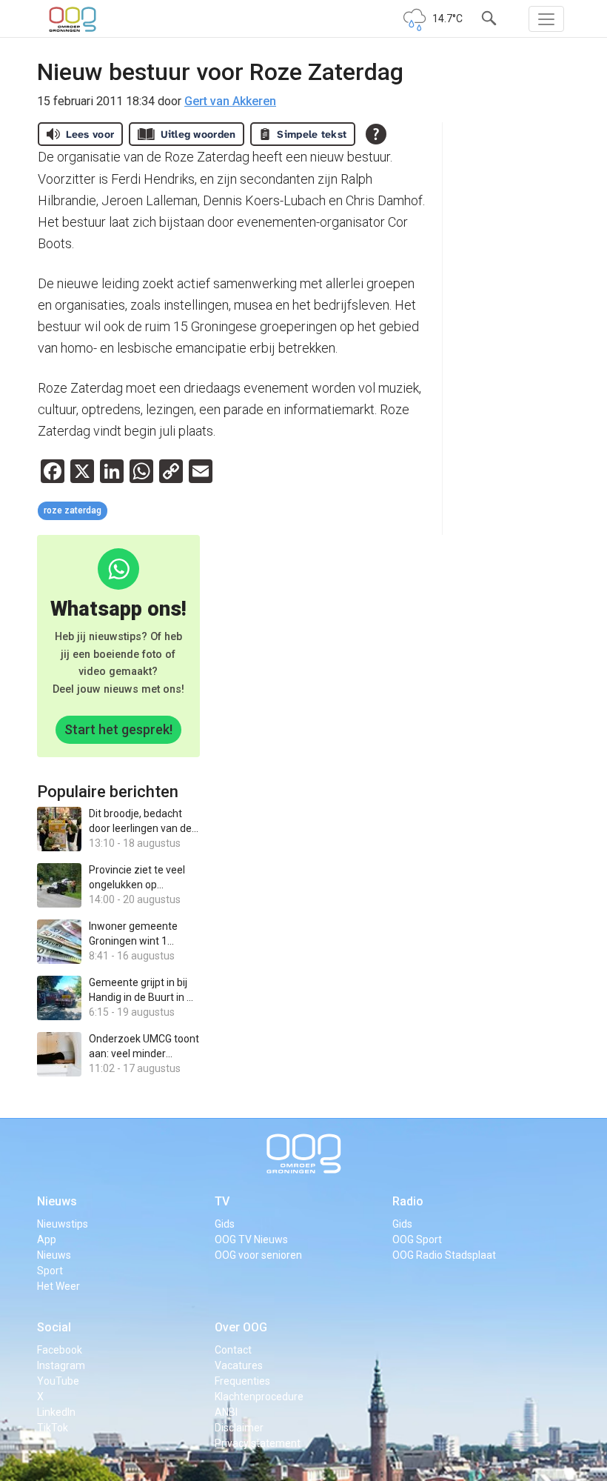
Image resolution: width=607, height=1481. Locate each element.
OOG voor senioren (258, 1255)
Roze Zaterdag (72, 510)
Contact (233, 1350)
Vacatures (239, 1365)
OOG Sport (417, 1239)
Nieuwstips (62, 1224)
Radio (407, 1201)
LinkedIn (56, 1412)
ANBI (226, 1412)
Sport (50, 1271)
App (46, 1239)
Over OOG (241, 1327)
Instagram (61, 1365)
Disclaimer (239, 1428)
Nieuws (57, 1201)
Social (54, 1327)
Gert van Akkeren (230, 101)
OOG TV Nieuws (251, 1239)
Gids (225, 1224)
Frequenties (242, 1381)
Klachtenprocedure (259, 1396)
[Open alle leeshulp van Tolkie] (376, 134)
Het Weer (58, 1286)
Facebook (59, 1350)
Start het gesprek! (118, 729)
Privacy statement (258, 1443)
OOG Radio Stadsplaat (444, 1255)
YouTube (58, 1381)
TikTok (52, 1428)
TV (222, 1201)
